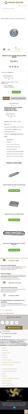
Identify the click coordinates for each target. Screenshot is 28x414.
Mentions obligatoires (7, 383)
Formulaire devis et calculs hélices (9, 371)
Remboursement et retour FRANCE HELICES (12, 362)
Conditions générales (7, 380)
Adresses (5, 355)
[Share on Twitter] (13, 67)
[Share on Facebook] (10, 67)
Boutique (6, 18)
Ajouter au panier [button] (14, 190)
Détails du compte (6, 352)
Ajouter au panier (16, 92)
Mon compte (24, 5)
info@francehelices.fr (13, 144)
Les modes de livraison (7, 359)
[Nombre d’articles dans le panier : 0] (19, 6)
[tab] (6, 98)
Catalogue (5, 375)
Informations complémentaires (18, 98)
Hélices (4, 373)
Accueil (2, 18)
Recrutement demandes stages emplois (11, 378)
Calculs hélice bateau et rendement (10, 368)
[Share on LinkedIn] (15, 67)
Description (6, 98)
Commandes (5, 357)
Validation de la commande (8, 364)
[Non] (26, 405)
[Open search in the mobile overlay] (14, 8)
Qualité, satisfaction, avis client (9, 385)
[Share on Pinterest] (18, 67)
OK (14, 407)
